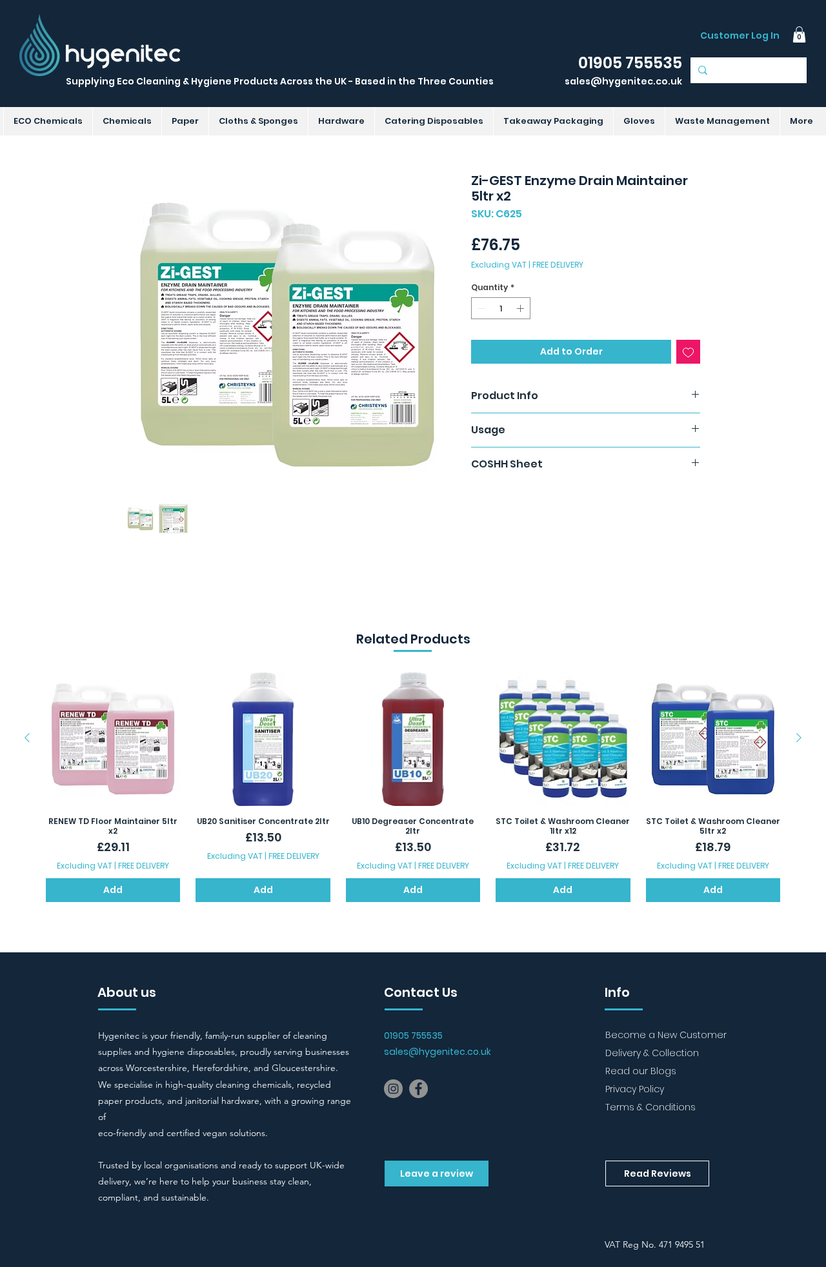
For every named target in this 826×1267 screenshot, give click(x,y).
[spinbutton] (500, 308)
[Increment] (521, 308)
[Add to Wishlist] (688, 352)
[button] (799, 34)
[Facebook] (418, 1088)
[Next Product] (799, 737)
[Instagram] (393, 1088)
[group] (413, 786)
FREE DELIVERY (557, 265)
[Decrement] (480, 308)
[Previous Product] (27, 737)
